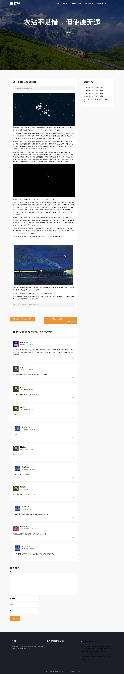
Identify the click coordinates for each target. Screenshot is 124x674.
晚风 (34, 305)
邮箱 (11, 604)
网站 (11, 610)
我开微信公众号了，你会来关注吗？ (23, 319)
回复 (73, 358)
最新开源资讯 (89, 641)
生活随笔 (22, 305)
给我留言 (68, 32)
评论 (12, 571)
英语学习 (65, 3)
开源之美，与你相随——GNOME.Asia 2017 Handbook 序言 (63, 320)
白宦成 (88, 96)
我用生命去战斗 (89, 3)
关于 (110, 3)
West (70, 671)
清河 (37, 305)
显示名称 (13, 598)
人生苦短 (55, 32)
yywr (87, 99)
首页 (58, 3)
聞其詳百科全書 (101, 3)
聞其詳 (15, 4)
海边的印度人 (99, 87)
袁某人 (88, 93)
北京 (31, 305)
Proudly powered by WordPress (53, 671)
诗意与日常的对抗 (76, 3)
